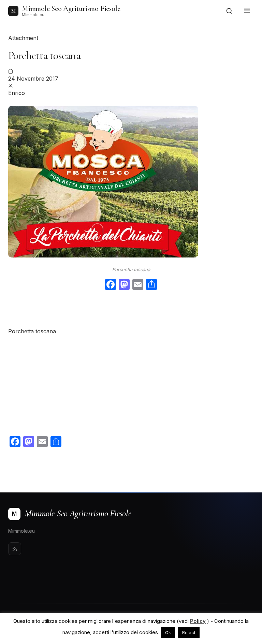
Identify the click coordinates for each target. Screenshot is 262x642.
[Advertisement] (131, 310)
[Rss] (14, 548)
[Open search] (229, 11)
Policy (198, 621)
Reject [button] (188, 632)
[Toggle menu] (247, 11)
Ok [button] (168, 632)
